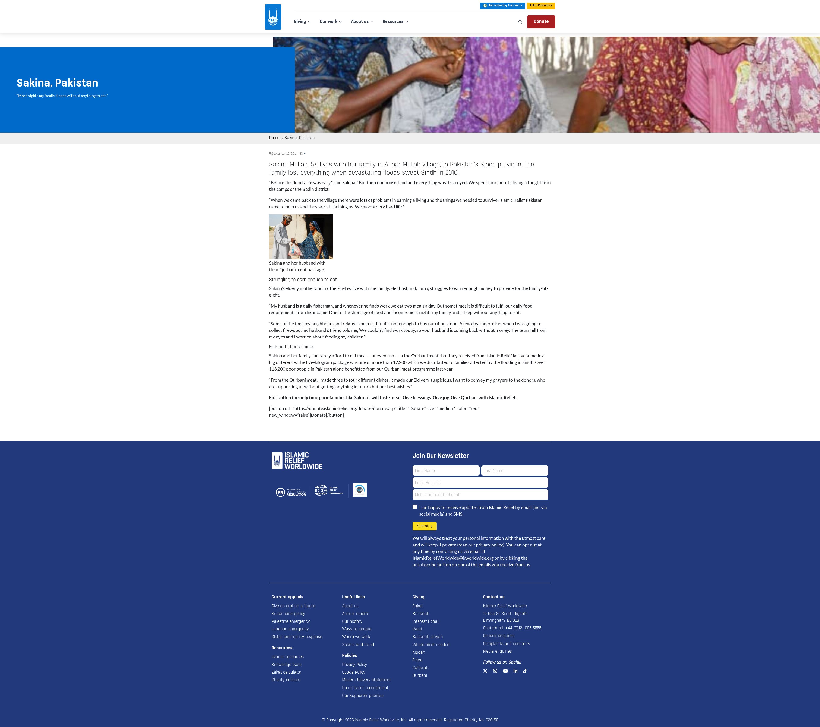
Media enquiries (497, 651)
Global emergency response (297, 637)
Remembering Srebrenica (505, 5)
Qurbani (420, 676)
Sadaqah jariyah (428, 637)
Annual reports (355, 614)
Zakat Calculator (541, 5)
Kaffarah (420, 668)
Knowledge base (287, 665)
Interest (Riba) (426, 622)
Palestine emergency (291, 622)
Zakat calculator (286, 672)
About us (350, 606)
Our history (352, 622)
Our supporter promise (363, 696)
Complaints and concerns (506, 644)
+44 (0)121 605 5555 (523, 628)
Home (274, 138)
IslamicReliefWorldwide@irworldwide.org (453, 558)
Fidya (417, 660)
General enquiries (499, 636)
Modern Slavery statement (366, 680)
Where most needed (431, 645)
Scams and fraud (358, 645)
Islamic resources (288, 657)
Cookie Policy (353, 672)
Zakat (418, 606)
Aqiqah (419, 652)
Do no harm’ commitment (365, 688)
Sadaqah (421, 614)
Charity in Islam (286, 680)
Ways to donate (356, 629)
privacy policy (489, 544)
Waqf (417, 629)
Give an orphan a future (293, 606)
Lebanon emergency (290, 629)
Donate (541, 21)
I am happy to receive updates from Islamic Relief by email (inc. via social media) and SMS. (483, 511)
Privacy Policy (354, 665)
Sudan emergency (288, 614)
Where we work (356, 637)
